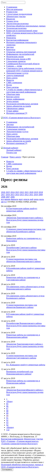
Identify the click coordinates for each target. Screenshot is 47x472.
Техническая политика (16, 28)
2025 (8, 192)
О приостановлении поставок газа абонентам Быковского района (21, 306)
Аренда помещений (15, 75)
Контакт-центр (12, 97)
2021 (27, 192)
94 (7, 425)
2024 (12, 192)
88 (7, 411)
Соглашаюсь (7, 470)
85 (7, 404)
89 (7, 413)
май (31, 199)
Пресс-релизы (12, 87)
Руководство (11, 12)
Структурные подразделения (19, 14)
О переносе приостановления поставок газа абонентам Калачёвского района (25, 230)
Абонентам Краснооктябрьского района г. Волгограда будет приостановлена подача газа (24, 392)
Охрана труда (12, 21)
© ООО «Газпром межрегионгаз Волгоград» (21, 434)
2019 (36, 192)
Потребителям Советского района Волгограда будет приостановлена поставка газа (25, 249)
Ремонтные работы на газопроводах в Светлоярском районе (23, 278)
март (21, 199)
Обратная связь (13, 94)
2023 (17, 192)
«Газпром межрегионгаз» (27, 441)
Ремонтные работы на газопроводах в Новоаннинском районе (23, 336)
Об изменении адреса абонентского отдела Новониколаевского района (25, 287)
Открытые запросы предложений (21, 52)
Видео (9, 85)
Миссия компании (14, 9)
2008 (3, 197)
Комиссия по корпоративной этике (21, 30)
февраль (14, 199)
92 (7, 420)
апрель (26, 199)
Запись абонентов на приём (18, 106)
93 (7, 423)
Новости (10, 80)
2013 (22, 194)
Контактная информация (17, 40)
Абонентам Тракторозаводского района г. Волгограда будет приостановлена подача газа (24, 220)
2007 (8, 197)
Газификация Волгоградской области (23, 64)
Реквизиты (11, 38)
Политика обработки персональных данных (26, 26)
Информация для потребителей (20, 54)
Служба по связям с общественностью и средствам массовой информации (24, 90)
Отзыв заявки (12, 111)
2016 (8, 194)
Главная (4, 157)
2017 (3, 194)
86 (7, 406)
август (4, 202)
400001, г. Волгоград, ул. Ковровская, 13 (19, 436)
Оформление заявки (15, 108)
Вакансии (10, 19)
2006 (12, 197)
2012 (27, 194)
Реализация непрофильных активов (22, 104)
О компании (11, 7)
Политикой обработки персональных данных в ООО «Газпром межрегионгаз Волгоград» (22, 465)
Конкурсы (10, 49)
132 (7, 430)
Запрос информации (15, 99)
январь (7, 199)
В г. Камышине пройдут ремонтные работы (25, 365)
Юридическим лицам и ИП (18, 59)
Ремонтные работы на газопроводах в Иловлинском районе (23, 382)
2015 (12, 194)
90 (7, 415)
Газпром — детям (14, 66)
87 (7, 408)
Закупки (10, 47)
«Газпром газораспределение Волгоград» (19, 444)
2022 (22, 192)
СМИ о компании (14, 82)
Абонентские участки (16, 16)
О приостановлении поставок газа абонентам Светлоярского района (21, 356)
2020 (31, 192)
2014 (17, 194)
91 (7, 418)
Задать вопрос (12, 101)
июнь (36, 199)
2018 (41, 192)
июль (41, 199)
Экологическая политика (17, 23)
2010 (36, 194)
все (2, 199)
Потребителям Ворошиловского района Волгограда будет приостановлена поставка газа (25, 325)
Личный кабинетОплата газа (13, 151)
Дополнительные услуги (17, 73)
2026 (3, 192)
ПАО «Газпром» (8, 441)
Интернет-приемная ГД (16, 113)
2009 (41, 194)
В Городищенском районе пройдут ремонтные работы (21, 209)
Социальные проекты (16, 61)
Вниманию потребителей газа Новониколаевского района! (19, 372)
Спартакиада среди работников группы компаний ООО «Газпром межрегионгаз (24, 69)
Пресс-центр (11, 78)
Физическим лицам (15, 56)
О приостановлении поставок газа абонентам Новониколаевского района (23, 260)
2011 (31, 194)
